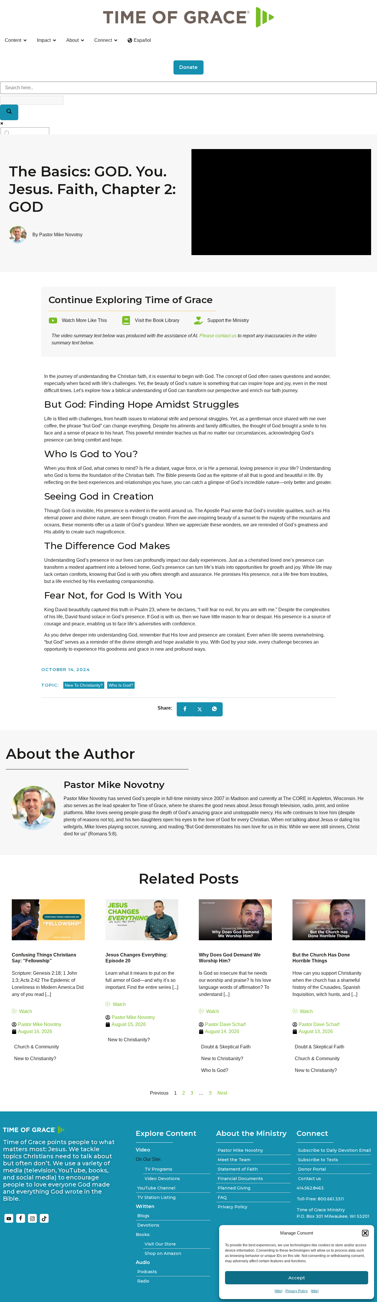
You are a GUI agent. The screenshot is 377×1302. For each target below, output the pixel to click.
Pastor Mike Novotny (114, 784)
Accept (296, 1277)
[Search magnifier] (9, 112)
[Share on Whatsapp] (214, 709)
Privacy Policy (296, 1291)
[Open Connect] (115, 40)
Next (222, 1093)
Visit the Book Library (157, 320)
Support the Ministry (228, 320)
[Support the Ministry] (198, 320)
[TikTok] (44, 1218)
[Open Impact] (54, 40)
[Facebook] (20, 1218)
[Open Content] (25, 40)
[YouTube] (8, 1218)
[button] (365, 1233)
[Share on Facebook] (185, 709)
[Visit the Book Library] (126, 320)
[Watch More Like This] (53, 320)
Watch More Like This (84, 320)
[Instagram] (32, 1218)
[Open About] (82, 40)
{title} (278, 1291)
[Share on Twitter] (199, 709)
